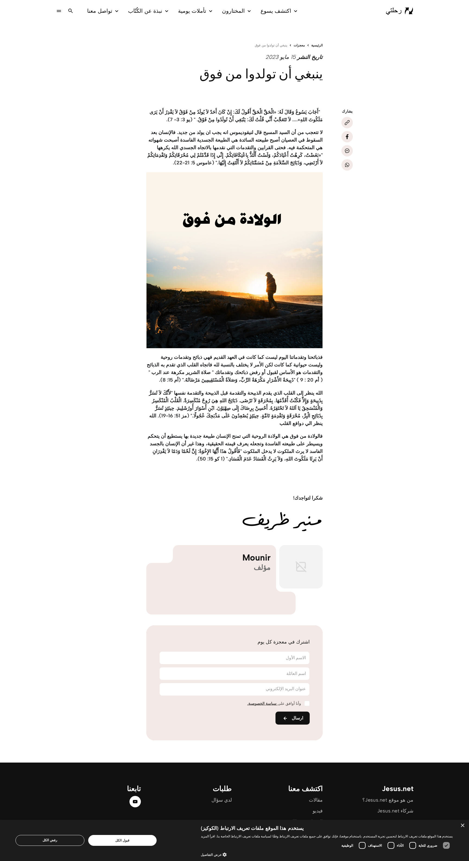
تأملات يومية (192, 11)
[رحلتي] (399, 11)
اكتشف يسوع (276, 11)
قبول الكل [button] (122, 840)
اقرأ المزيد (208, 836)
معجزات (299, 45)
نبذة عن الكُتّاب (145, 11)
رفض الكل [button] (50, 840)
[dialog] (234, 840)
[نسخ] (347, 122)
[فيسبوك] (347, 136)
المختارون (233, 11)
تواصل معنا (99, 11)
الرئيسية (317, 45)
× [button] (463, 826)
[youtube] (135, 801)
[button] (327, 854)
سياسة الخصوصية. (262, 703)
